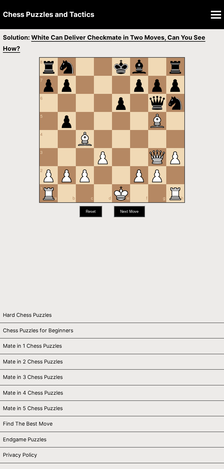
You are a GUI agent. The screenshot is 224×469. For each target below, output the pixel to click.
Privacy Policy (20, 455)
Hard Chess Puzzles (27, 315)
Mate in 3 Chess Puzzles (33, 377)
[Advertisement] (112, 261)
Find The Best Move (27, 424)
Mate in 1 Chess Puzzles (32, 346)
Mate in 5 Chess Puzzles (33, 408)
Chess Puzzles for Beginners (38, 330)
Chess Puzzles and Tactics (48, 14)
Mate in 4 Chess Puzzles (33, 393)
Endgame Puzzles (24, 439)
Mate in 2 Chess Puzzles (33, 362)
